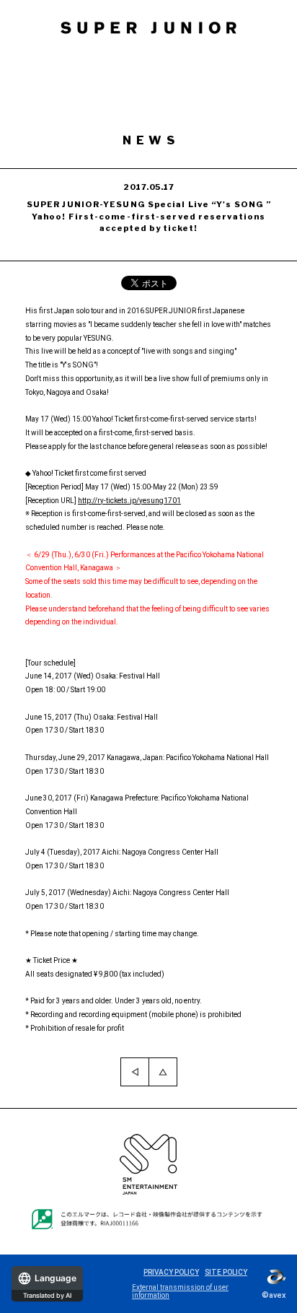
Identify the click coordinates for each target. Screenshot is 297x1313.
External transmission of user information (180, 1291)
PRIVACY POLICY (171, 1272)
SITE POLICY (226, 1272)
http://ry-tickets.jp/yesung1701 (129, 501)
